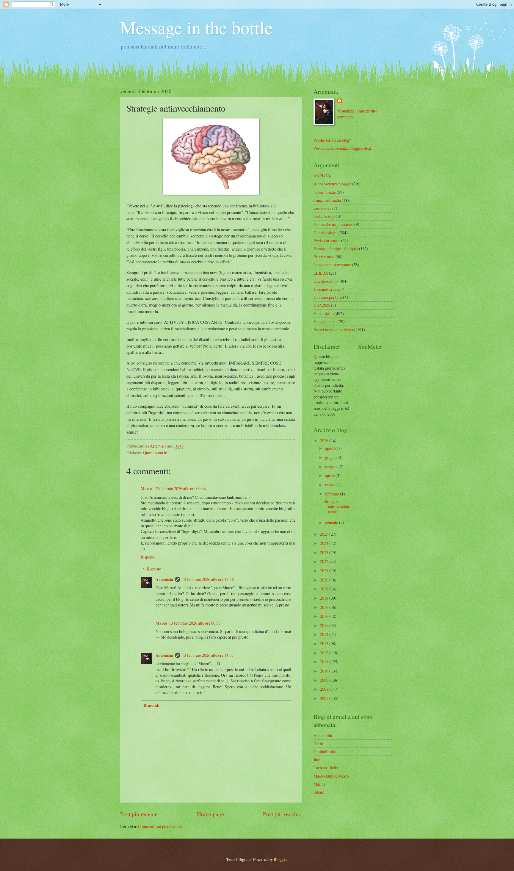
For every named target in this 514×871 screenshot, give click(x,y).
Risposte (154, 569)
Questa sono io (155, 452)
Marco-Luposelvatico (331, 776)
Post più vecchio (282, 814)
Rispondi (148, 557)
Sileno (319, 792)
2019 (324, 589)
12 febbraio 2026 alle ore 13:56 (208, 579)
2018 (324, 598)
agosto (331, 448)
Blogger (280, 859)
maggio (332, 466)
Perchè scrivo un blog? (332, 140)
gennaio (332, 522)
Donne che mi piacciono (333, 224)
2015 (324, 625)
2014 (324, 634)
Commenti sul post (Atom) (160, 826)
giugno (331, 457)
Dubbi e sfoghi (326, 232)
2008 (324, 689)
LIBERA (321, 273)
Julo (317, 759)
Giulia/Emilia (325, 751)
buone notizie (325, 192)
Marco (146, 489)
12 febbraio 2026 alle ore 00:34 (180, 488)
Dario (318, 743)
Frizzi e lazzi (324, 256)
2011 (324, 661)
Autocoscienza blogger (332, 184)
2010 (324, 671)
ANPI (318, 176)
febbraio (332, 494)
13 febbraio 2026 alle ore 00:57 (195, 623)
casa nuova (322, 208)
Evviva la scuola (327, 240)
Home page (210, 814)
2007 (324, 698)
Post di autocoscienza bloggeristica (342, 148)
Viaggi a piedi (325, 321)
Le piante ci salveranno (332, 265)
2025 (324, 534)
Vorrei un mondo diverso (334, 329)
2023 (324, 552)
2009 (324, 680)
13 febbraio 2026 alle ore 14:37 (208, 655)
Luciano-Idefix (326, 767)
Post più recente (139, 814)
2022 (324, 561)
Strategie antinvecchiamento (336, 506)
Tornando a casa (327, 289)
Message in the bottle (196, 27)
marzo (330, 484)
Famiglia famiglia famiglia (336, 248)
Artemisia (164, 579)
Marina (319, 784)
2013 (324, 643)
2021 (324, 570)
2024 (324, 543)
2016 (324, 616)
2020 (324, 580)
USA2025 (322, 305)
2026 (324, 440)
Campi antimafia (327, 200)
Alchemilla (323, 735)
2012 (324, 653)
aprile (330, 475)
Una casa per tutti (328, 297)
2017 (324, 607)
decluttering (323, 216)
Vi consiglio (324, 313)
